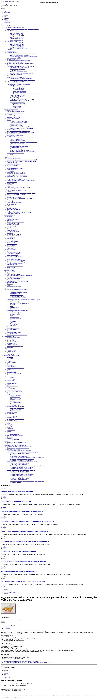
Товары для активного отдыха (11, 355)
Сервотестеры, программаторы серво (19, 150)
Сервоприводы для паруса (17, 149)
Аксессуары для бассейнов (17, 408)
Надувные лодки (11, 417)
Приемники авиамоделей (13, 133)
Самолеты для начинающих (14, 332)
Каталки (9, 227)
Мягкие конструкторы (12, 264)
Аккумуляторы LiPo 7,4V (16, 40)
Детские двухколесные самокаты (15, 222)
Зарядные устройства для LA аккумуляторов (18, 60)
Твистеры (9, 431)
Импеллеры (13, 454)
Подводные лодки (11, 204)
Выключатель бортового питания (15, 115)
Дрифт (11, 315)
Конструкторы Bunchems (13, 253)
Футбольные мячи (14, 405)
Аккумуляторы (14, 85)
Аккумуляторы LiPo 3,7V (16, 38)
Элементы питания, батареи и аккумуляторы (18, 84)
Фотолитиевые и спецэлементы (18, 103)
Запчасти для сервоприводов (17, 140)
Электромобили (11, 242)
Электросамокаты (11, 245)
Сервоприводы (11, 136)
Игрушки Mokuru (11, 372)
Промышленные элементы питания (16, 77)
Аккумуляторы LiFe (15, 31)
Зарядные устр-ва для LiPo (14, 58)
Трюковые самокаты (12, 238)
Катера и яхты (7, 195)
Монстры (12, 304)
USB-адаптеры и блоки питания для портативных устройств (23, 29)
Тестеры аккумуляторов (13, 82)
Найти (2, 8)
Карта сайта (7, 22)
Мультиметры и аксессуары (14, 75)
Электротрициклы (11, 249)
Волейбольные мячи (15, 397)
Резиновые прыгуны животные (15, 421)
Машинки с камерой (15, 290)
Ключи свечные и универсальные (15, 177)
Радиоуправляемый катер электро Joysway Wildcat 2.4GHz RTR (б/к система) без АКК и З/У (28, 662)
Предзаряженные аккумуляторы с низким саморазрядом (27, 93)
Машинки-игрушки (15, 293)
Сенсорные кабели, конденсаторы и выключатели (20, 450)
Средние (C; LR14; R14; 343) (17, 102)
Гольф (14, 379)
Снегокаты (9, 427)
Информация (7, 628)
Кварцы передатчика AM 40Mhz (18, 122)
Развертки (9, 184)
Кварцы (9, 120)
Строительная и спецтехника (17, 296)
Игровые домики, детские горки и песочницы (19, 370)
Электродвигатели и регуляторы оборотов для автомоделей (22, 461)
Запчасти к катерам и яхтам (14, 197)
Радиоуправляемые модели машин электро (18, 310)
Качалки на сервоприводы (17, 143)
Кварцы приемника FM (16, 125)
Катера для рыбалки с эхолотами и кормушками (19, 198)
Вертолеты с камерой (12, 165)
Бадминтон (10, 357)
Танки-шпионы (11, 352)
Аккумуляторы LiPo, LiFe (13, 30)
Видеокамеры (10, 191)
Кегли (8, 376)
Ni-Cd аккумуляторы (18, 87)
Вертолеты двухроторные (13, 158)
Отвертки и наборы (12, 182)
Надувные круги (11, 413)
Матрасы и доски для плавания (15, 391)
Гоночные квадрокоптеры (13, 209)
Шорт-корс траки (14, 307)
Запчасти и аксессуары (13, 224)
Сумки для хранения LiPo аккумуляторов (17, 81)
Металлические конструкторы (15, 263)
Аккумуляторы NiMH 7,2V (17, 44)
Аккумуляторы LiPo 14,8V (17, 34)
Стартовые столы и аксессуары (15, 346)
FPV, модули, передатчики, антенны (16, 190)
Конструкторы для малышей (14, 257)
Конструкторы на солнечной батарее (16, 262)
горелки (12, 171)
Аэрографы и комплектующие (15, 168)
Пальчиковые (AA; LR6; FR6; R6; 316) (20, 100)
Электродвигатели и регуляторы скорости (15, 445)
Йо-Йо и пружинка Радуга (14, 373)
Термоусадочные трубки (16, 74)
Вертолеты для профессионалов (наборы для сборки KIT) (22, 161)
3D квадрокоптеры (12, 208)
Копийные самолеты (12, 329)
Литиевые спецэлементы (19, 104)
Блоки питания (11, 51)
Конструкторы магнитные (13, 259)
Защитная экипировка (12, 226)
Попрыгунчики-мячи (15, 403)
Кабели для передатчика (13, 118)
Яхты (8, 205)
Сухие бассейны (11, 430)
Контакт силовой (14, 70)
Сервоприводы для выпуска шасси (19, 146)
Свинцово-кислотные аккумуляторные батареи (22, 80)
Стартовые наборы (12, 344)
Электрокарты (10, 239)
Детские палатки (11, 366)
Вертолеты (6, 157)
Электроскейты (11, 246)
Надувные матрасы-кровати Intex (15, 419)
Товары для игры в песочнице (15, 435)
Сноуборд (12, 388)
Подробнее (3, 497)
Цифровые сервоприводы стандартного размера (22, 151)
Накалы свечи (10, 339)
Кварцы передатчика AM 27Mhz (18, 121)
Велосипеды (10, 217)
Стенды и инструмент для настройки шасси (18, 187)
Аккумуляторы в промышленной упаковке (21, 78)
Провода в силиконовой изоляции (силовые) (21, 73)
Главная (6, 15)
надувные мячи (17, 402)
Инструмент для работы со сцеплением (17, 175)
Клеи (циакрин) (11, 271)
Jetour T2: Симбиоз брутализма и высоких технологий (16, 501)
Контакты (6, 20)
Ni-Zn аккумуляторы (18, 89)
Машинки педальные (12, 228)
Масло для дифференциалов (14, 278)
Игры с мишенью (14, 434)
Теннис (12, 358)
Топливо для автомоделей (13, 443)
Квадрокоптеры (8, 206)
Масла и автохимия (9, 270)
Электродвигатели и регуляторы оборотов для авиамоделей (22, 452)
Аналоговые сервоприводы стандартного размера (23, 137)
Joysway (6, 593)
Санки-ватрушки (14, 439)
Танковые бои (10, 354)
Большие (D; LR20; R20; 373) (17, 95)
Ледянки (9, 384)
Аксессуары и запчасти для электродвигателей (19, 446)
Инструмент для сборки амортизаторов (17, 176)
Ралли (11, 306)
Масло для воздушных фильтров (15, 277)
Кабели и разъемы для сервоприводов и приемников (23, 142)
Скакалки (9, 424)
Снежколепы (10, 428)
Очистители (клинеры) (13, 282)
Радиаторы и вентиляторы (14, 449)
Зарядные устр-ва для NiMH (14, 59)
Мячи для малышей (15, 399)
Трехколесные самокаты (13, 235)
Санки (8, 423)
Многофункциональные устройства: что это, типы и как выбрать (19, 571)
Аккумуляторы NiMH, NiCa (14, 41)
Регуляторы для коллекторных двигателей (21, 460)
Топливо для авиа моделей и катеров (16, 442)
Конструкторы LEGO (12, 255)
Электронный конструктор (14, 268)
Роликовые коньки (11, 230)
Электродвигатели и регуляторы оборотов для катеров (21, 470)
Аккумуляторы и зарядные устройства (14, 27)
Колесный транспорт (9, 215)
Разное (8, 186)
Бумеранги (9, 361)
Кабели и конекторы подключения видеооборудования (21, 193)
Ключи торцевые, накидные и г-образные (18, 179)
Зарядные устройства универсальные (16, 62)
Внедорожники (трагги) (16, 301)
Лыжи (8, 387)
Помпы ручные (11, 183)
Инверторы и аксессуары (13, 64)
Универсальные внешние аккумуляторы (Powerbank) (23, 56)
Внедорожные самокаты (13, 219)
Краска (8, 273)
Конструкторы (7, 251)
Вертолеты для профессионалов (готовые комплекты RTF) (22, 160)
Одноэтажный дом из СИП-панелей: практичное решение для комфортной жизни (23, 561)
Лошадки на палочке (12, 386)
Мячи (8, 394)
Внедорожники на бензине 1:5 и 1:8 (19, 303)
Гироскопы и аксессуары (13, 117)
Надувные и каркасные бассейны (15, 406)
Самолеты (6, 326)
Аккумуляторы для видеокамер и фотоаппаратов (22, 53)
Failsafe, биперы (11, 110)
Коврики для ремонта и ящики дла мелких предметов (21, 180)
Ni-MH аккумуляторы (18, 88)
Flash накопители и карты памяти (15, 111)
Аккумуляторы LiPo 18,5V (17, 36)
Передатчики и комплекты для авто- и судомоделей (20, 132)
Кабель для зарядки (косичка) (17, 69)
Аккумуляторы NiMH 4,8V (17, 42)
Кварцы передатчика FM (16, 124)
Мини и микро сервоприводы (17, 144)
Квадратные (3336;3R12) (16, 96)
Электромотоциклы (12, 244)
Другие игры (10, 369)
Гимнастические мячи (15, 398)
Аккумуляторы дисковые (19, 91)
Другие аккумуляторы (12, 52)
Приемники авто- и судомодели (15, 135)
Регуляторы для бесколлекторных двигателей (22, 459)
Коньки (9, 381)
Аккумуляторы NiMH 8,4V (17, 45)
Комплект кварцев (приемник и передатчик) (21, 128)
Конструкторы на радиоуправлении (16, 260)
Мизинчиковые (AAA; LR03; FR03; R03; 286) (22, 99)
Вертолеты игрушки (12, 162)
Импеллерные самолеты (13, 328)
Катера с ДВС (10, 201)
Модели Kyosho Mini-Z (16, 318)
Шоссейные (13, 308)
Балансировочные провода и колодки (19, 67)
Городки (12, 377)
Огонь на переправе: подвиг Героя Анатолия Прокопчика (17, 491)
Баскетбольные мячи (15, 395)
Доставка (6, 18)
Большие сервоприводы (16, 139)
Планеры (9, 330)
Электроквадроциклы (12, 241)
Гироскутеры (10, 220)
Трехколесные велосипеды (14, 234)
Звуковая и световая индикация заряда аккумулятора (20, 63)
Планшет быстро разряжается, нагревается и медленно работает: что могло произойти (25, 541)
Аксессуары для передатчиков (15, 113)
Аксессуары (10, 49)
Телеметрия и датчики (12, 155)
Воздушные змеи (11, 362)
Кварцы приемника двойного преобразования (22, 126)
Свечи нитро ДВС (11, 343)
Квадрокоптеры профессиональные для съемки (19, 212)
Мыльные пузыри (11, 392)
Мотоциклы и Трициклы (16, 295)
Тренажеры (10, 437)
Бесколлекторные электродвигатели (19, 453)
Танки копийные (11, 350)
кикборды (12, 237)
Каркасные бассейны (15, 409)
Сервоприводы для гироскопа (17, 147)
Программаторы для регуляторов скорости (18, 448)
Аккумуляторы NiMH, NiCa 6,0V (18, 48)
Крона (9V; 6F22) (14, 98)
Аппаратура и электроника (11, 109)
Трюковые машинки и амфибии (18, 297)
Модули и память (11, 129)
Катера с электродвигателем (14, 202)
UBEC (11, 154)
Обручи (12, 426)
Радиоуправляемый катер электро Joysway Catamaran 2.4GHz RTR (21, 661)
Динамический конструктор (14, 252)
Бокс (8, 359)
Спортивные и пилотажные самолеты (17, 335)
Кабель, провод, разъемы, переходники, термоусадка (20, 66)
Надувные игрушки (12, 412)
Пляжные (12, 401)
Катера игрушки (11, 200)
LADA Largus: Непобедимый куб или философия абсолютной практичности (22, 511)
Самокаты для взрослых (13, 231)
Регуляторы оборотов (15, 482)
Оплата (6, 19)
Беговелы (9, 216)
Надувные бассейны (15, 410)
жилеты (15, 416)
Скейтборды (10, 233)
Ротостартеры (10, 340)
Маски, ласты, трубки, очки (14, 390)
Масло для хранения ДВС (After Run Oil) (17, 281)
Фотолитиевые (17, 107)
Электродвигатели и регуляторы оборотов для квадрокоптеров (23, 477)
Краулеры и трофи (14, 317)
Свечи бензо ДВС (11, 341)
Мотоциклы (13, 321)
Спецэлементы (17, 106)
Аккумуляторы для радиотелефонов (19, 55)
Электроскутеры (11, 248)
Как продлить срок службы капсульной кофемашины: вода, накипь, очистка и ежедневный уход (27, 521)
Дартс (8, 364)
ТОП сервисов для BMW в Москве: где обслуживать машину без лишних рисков (23, 581)
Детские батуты (11, 365)
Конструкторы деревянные (14, 256)
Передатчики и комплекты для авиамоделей (18, 131)
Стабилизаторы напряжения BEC (15, 153)
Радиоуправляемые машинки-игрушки (17, 289)
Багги (11, 300)
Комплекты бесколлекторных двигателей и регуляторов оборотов (27, 457)
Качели (8, 375)
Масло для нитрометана (13, 279)
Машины (6, 288)
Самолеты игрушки (12, 333)
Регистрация (7, 12)
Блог (5, 16)
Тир (8, 432)
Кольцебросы (10, 380)
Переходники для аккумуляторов (18, 71)
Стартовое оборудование (10, 336)
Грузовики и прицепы (15, 314)
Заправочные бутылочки (13, 337)
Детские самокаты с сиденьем (14, 223)
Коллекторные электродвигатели (18, 456)
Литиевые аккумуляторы (19, 92)
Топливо (6, 441)
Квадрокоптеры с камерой (13, 213)
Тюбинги (9, 438)
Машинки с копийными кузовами (19, 292)
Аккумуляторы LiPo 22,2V (17, 37)
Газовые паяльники (12, 169)
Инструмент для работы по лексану (16, 173)
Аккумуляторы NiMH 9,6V (17, 47)
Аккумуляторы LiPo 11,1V (17, 33)
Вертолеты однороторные (13, 164)
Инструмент (7, 166)
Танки (5, 348)
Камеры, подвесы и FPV (10, 188)
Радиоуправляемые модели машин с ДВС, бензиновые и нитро (23, 299)
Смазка (8, 285)
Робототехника (11, 267)
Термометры (10, 347)
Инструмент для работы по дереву (16, 172)
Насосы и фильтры (12, 420)
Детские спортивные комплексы (15, 368)
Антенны (9, 114)
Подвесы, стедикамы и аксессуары (16, 194)
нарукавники (13, 414)
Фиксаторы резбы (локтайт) (14, 286)
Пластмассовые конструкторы (15, 266)
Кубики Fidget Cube (12, 383)
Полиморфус (10, 284)
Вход (5, 11)
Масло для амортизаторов (13, 274)
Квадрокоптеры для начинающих (15, 211)
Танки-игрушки (11, 351)
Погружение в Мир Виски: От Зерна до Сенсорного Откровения (18, 551)
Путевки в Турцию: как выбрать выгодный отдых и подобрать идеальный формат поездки (26, 531)
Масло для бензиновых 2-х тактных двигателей (19, 275)
